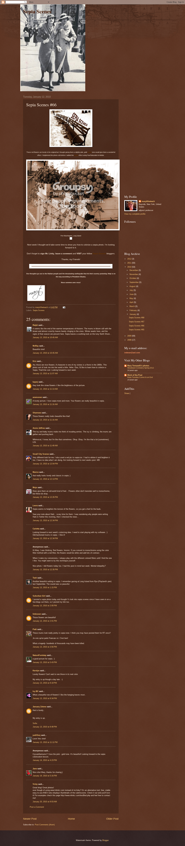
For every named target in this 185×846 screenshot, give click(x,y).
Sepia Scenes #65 (136, 330)
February (133, 310)
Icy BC (35, 691)
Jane (35, 769)
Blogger (105, 840)
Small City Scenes (41, 454)
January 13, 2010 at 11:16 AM (45, 404)
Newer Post (30, 818)
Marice (36, 472)
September (134, 282)
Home (71, 818)
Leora (35, 505)
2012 (129, 259)
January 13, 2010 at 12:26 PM (45, 497)
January (133, 314)
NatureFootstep (39, 655)
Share (126, 393)
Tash (35, 578)
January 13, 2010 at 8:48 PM (45, 727)
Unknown (37, 614)
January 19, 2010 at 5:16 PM (45, 776)
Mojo (35, 487)
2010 (129, 267)
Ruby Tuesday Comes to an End (140, 377)
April (132, 302)
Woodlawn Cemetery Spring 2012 (140, 368)
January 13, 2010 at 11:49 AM (45, 446)
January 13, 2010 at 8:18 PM (45, 683)
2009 (129, 336)
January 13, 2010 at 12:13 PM (45, 479)
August (133, 286)
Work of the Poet (134, 375)
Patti (35, 629)
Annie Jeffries (39, 428)
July (132, 290)
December (134, 270)
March (132, 306)
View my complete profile (134, 214)
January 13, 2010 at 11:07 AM (45, 373)
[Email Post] (64, 307)
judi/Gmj (36, 735)
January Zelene (39, 707)
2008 (129, 340)
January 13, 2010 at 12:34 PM (45, 520)
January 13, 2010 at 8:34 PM (45, 698)
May (132, 298)
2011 (129, 263)
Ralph (35, 325)
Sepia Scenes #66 (136, 326)
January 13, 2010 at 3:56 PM (45, 647)
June (132, 294)
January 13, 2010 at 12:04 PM (45, 464)
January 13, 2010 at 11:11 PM (45, 742)
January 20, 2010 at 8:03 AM (45, 802)
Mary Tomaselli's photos (138, 366)
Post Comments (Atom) (45, 825)
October (133, 278)
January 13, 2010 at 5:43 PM (45, 662)
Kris (34, 361)
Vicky (35, 784)
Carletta (36, 529)
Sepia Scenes (37, 11)
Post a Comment (37, 807)
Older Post (112, 818)
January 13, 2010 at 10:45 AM (45, 337)
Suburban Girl (39, 596)
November (134, 274)
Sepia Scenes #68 (136, 318)
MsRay (36, 346)
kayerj (35, 382)
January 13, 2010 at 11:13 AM (45, 389)
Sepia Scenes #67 (136, 322)
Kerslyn (36, 671)
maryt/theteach (148, 201)
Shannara (37, 413)
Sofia (35, 723)
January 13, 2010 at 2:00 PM (45, 605)
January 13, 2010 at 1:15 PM (45, 587)
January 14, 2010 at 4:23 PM (45, 760)
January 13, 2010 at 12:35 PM (45, 569)
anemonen (37, 397)
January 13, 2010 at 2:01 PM (45, 621)
